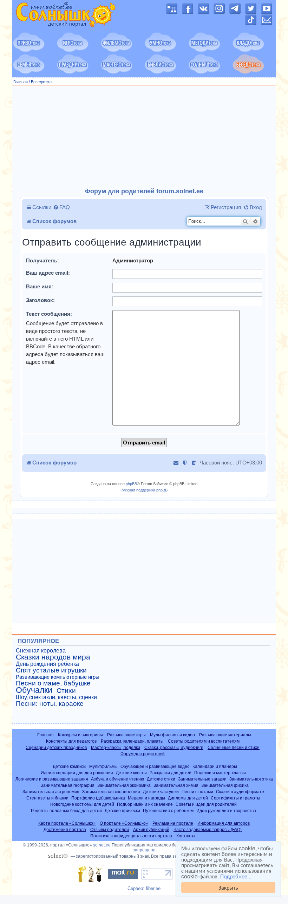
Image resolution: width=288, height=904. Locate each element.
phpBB (131, 484)
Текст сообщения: (49, 314)
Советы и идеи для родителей (206, 804)
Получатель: (42, 260)
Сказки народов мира (53, 657)
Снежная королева (41, 651)
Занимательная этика (251, 779)
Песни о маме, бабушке (53, 683)
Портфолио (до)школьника (98, 798)
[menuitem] (61, 207)
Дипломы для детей (188, 798)
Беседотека (41, 82)
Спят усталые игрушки (51, 670)
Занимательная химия (175, 785)
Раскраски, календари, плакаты (132, 741)
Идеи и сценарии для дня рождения (77, 772)
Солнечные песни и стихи (234, 747)
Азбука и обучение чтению (117, 779)
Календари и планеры (214, 766)
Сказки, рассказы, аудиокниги (173, 747)
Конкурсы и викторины (80, 734)
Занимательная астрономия (50, 791)
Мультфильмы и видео (172, 734)
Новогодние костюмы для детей (82, 804)
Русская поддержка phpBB (144, 490)
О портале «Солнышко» (124, 823)
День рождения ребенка (47, 664)
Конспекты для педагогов (71, 741)
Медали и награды (146, 798)
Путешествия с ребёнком (168, 810)
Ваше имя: (39, 286)
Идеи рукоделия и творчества (226, 810)
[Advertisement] (144, 137)
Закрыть (228, 887)
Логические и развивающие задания (51, 779)
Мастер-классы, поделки (115, 747)
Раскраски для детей (170, 772)
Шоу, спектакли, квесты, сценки (56, 697)
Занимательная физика (225, 785)
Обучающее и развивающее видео (155, 766)
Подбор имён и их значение (145, 804)
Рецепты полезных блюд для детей (66, 810)
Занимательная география (67, 785)
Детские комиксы (69, 766)
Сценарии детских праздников (56, 747)
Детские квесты (131, 772)
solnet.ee (102, 845)
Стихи (66, 691)
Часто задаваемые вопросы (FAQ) (208, 829)
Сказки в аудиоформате (240, 791)
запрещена (144, 850)
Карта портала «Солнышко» (67, 823)
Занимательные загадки (202, 779)
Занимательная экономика (124, 785)
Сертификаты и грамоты (235, 798)
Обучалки (34, 690)
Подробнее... (235, 876)
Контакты (185, 835)
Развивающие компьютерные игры (57, 677)
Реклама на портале (172, 823)
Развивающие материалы (225, 734)
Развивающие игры (126, 734)
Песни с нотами (197, 791)
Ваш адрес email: (48, 273)
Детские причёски (122, 810)
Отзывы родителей (109, 829)
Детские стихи (161, 779)
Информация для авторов (223, 823)
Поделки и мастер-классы (220, 772)
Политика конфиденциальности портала (131, 835)
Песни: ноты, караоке (50, 704)
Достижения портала (65, 829)
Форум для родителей (142, 753)
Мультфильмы (103, 766)
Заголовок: (40, 300)
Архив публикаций (151, 829)
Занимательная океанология (111, 791)
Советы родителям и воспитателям (204, 741)
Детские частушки (161, 791)
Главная (20, 82)
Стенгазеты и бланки (47, 798)
